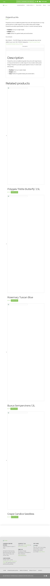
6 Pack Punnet (32, 42)
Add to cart (14, 192)
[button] (43, 2)
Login (4, 1)
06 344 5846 (27, 545)
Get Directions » (22, 555)
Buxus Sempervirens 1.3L (21, 405)
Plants (21, 44)
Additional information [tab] (25, 49)
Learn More (42, 551)
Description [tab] (25, 46)
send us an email (22, 546)
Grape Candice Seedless (20, 513)
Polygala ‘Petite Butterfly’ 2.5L (23, 189)
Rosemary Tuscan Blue (20, 297)
